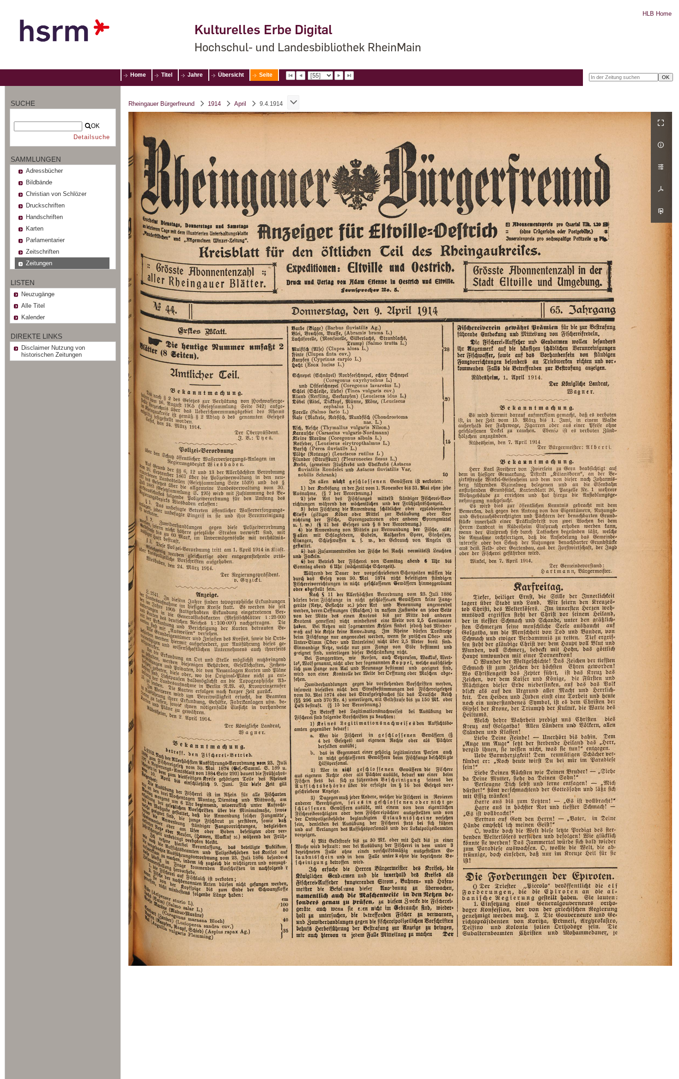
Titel (166, 75)
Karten (34, 228)
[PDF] (661, 189)
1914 (214, 103)
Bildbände (39, 182)
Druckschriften (45, 205)
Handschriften (44, 216)
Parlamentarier (45, 240)
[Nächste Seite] (339, 75)
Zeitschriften (42, 251)
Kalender (33, 317)
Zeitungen (39, 263)
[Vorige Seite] (300, 75)
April (240, 103)
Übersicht (231, 75)
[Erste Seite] (290, 75)
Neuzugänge (38, 294)
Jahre (195, 75)
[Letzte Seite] (349, 75)
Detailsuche (91, 137)
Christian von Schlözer (56, 193)
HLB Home (657, 13)
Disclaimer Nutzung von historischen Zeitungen (53, 351)
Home (138, 75)
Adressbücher (44, 170)
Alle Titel (33, 305)
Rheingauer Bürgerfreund (161, 103)
